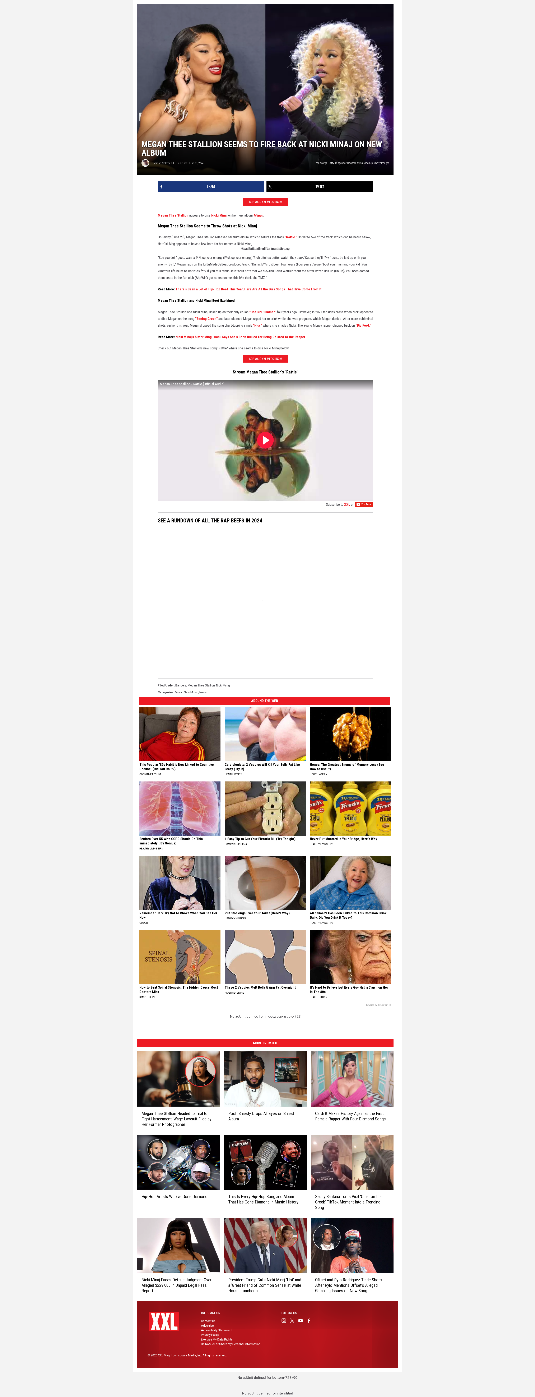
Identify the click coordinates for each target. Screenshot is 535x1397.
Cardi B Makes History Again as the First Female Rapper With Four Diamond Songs (350, 1116)
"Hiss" (257, 325)
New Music (191, 692)
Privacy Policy (210, 1335)
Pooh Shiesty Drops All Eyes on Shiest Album (261, 1116)
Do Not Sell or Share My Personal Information (230, 1344)
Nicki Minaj (219, 215)
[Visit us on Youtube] (302, 1320)
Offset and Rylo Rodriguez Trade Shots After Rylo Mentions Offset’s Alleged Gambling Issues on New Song (348, 1285)
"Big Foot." (363, 325)
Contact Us (208, 1321)
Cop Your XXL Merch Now (265, 202)
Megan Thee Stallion (173, 215)
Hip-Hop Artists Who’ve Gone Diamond (174, 1196)
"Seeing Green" (206, 319)
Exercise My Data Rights (217, 1339)
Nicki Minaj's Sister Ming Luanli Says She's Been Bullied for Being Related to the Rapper (240, 337)
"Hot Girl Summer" (262, 312)
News (203, 692)
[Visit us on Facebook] (310, 1320)
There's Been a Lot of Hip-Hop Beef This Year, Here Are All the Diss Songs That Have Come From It (248, 289)
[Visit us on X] (294, 1320)
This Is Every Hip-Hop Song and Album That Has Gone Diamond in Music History (263, 1199)
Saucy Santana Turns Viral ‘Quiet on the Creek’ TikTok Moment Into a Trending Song (348, 1202)
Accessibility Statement (216, 1330)
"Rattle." (291, 237)
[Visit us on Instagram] (285, 1320)
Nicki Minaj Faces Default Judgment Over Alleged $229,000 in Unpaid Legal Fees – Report (176, 1285)
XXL (347, 504)
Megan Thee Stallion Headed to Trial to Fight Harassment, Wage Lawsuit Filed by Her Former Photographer (176, 1119)
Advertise (207, 1325)
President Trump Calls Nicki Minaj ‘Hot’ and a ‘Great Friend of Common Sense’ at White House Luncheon (264, 1285)
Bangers (180, 685)
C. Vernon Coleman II (162, 163)
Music (179, 692)
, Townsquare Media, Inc (185, 1355)
